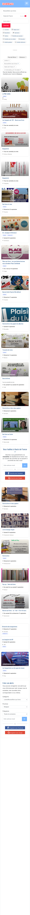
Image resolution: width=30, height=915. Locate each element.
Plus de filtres (12, 57)
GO (25, 465)
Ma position (22, 15)
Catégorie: (6, 696)
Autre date (6, 21)
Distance (22, 57)
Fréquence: (6, 711)
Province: (5, 704)
